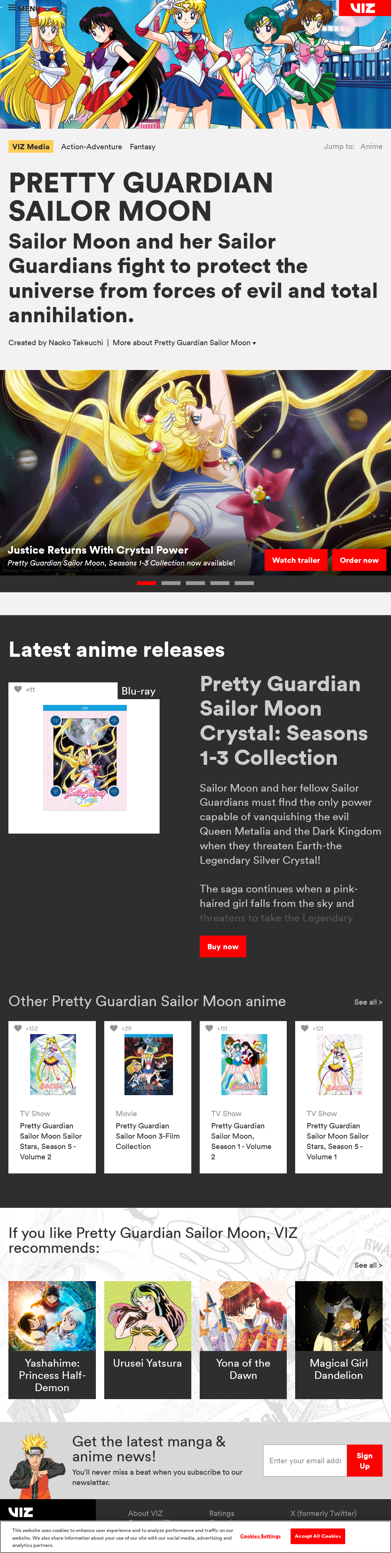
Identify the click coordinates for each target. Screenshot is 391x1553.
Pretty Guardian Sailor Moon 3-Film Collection (148, 1136)
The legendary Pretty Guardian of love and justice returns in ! (120, 558)
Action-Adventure (91, 146)
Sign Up (365, 1460)
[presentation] (52, 1065)
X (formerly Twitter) (324, 1513)
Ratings (221, 1513)
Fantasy (142, 146)
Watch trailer (296, 560)
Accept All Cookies (318, 1535)
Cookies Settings (260, 1535)
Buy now (223, 946)
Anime (371, 146)
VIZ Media (31, 146)
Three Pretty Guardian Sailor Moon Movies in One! (123, 533)
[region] (195, 1537)
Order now (359, 560)
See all (368, 1002)
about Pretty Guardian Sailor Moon (182, 342)
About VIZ (145, 1513)
